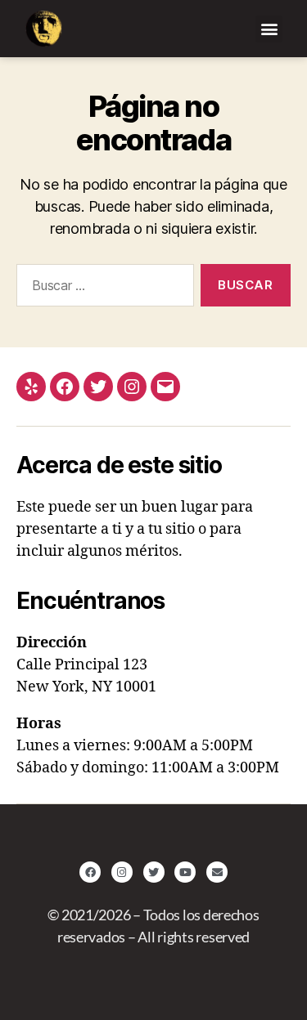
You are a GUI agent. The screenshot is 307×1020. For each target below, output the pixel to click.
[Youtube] (185, 872)
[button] (268, 29)
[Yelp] (31, 386)
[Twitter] (98, 386)
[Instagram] (132, 386)
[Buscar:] (102, 288)
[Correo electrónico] (165, 386)
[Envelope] (217, 872)
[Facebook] (64, 386)
